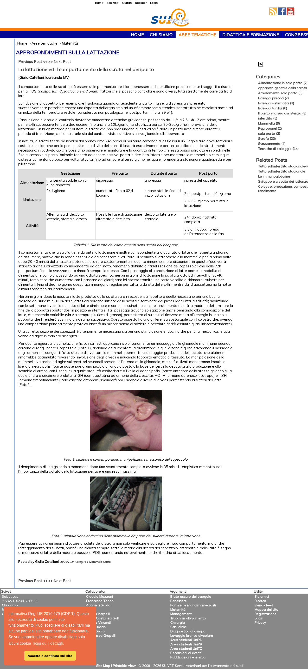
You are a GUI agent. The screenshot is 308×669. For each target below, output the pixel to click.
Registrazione (265, 614)
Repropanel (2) (270, 128)
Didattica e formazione (250, 34)
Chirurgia (177, 622)
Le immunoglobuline (274, 176)
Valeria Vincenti (98, 622)
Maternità (70, 43)
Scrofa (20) (267, 138)
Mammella (96, 561)
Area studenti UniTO (186, 648)
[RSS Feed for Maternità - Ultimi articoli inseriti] (260, 65)
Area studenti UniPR (186, 644)
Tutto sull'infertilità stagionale (281, 171)
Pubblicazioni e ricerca (187, 657)
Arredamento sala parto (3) (280, 93)
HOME (137, 34)
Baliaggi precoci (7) (273, 98)
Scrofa (107, 561)
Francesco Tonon (100, 601)
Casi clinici (178, 627)
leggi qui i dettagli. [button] (48, 643)
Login (259, 618)
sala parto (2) (269, 133)
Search (127, 3)
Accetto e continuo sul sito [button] (50, 656)
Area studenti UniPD (186, 640)
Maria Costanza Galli (102, 618)
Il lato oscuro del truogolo (190, 596)
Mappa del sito (266, 609)
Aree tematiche (197, 34)
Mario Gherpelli (98, 614)
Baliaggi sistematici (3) (276, 103)
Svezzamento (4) (271, 143)
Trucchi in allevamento (188, 618)
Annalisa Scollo (98, 605)
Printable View (124, 665)
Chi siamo (161, 34)
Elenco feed (264, 605)
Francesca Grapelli (101, 635)
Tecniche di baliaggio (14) (278, 148)
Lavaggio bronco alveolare (191, 635)
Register (141, 3)
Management (181, 614)
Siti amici (262, 596)
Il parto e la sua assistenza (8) (282, 113)
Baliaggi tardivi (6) (272, 108)
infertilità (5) (267, 118)
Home (22, 43)
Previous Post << (32, 61)
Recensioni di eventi (185, 653)
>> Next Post (59, 61)
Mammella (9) (269, 123)
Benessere (178, 601)
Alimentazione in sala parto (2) (283, 83)
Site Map (103, 665)
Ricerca (260, 601)
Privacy (260, 622)
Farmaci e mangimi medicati (193, 605)
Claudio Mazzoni (99, 596)
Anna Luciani (96, 627)
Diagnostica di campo (187, 631)
